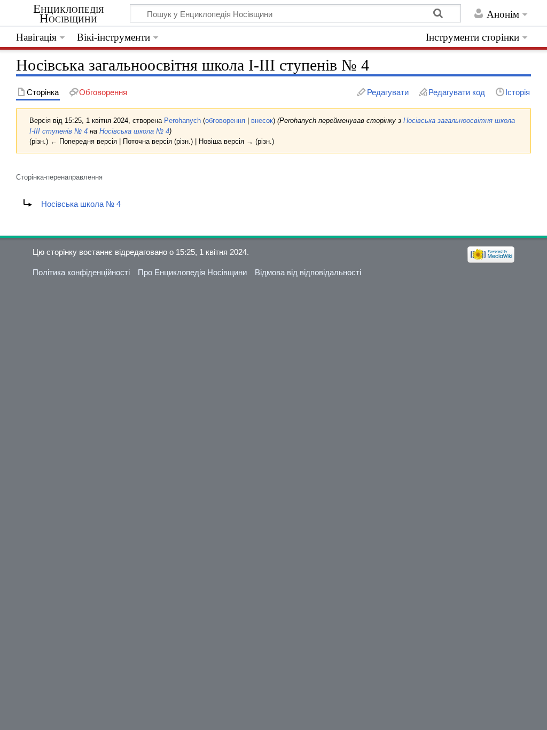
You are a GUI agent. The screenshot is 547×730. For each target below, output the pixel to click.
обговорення (225, 121)
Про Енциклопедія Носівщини (192, 272)
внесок (262, 121)
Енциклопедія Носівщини (68, 14)
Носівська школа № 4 (134, 131)
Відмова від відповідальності (308, 272)
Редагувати (388, 92)
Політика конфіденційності (81, 272)
